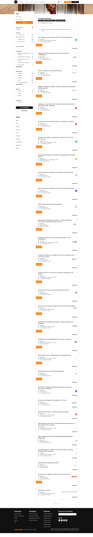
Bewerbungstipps (47, 524)
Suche (24, 22)
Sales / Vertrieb (21, 64)
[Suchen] (62, 2)
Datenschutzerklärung (70, 529)
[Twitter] (66, 520)
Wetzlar (17, 148)
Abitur (19, 80)
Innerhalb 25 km (21, 37)
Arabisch (19, 95)
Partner (15, 520)
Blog (32, 1)
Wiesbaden (18, 138)
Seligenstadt (18, 145)
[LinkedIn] (59, 520)
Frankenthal (18, 135)
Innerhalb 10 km (21, 34)
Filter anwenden (24, 107)
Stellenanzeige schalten (33, 515)
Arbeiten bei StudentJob (19, 515)
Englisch (19, 93)
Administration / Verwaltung (23, 62)
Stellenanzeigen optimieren (34, 518)
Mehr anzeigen (19, 66)
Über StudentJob (17, 513)
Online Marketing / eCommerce (24, 56)
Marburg (17, 126)
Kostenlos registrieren (33, 513)
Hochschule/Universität (22, 82)
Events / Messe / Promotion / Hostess (23, 59)
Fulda (17, 123)
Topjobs (19, 102)
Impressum (77, 529)
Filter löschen (24, 110)
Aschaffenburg (19, 142)
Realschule (20, 75)
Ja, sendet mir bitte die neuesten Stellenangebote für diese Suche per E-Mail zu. (56, 30)
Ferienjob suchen (47, 520)
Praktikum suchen (47, 522)
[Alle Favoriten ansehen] (58, 2)
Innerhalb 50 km (21, 39)
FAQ (15, 522)
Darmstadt (18, 129)
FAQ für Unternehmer (33, 520)
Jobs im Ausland (47, 526)
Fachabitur (20, 77)
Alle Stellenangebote (48, 515)
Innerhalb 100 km (21, 41)
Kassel (17, 120)
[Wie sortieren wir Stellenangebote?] (32, 27)
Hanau (17, 132)
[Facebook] (64, 520)
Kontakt (35, 1)
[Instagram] (62, 520)
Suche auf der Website (65, 511)
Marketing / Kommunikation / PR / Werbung (24, 54)
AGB (65, 529)
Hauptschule (20, 73)
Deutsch (19, 91)
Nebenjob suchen (47, 518)
